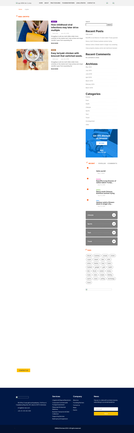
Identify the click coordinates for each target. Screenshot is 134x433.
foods (109, 263)
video (87, 124)
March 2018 (89, 87)
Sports (88, 110)
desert (96, 259)
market (102, 271)
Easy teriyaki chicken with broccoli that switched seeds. (66, 54)
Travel (87, 117)
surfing (103, 278)
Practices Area (55, 3)
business (97, 255)
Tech (87, 114)
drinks (89, 263)
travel (89, 282)
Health (54, 21)
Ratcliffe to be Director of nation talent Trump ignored (102, 37)
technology (111, 278)
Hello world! (89, 34)
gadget (97, 267)
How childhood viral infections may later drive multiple (64, 27)
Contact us (91, 3)
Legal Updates (81, 3)
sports (89, 278)
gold (103, 267)
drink (108, 259)
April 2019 (89, 77)
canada (105, 255)
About (46, 3)
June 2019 (89, 74)
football (89, 267)
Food (53, 50)
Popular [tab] (102, 163)
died (102, 259)
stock (95, 278)
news (95, 275)
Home (41, 3)
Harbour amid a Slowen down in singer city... (105, 203)
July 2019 (89, 70)
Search (88, 21)
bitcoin (89, 255)
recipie (102, 275)
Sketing (109, 275)
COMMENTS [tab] (112, 163)
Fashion (88, 97)
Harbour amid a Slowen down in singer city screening (101, 44)
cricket (112, 255)
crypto (89, 259)
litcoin (94, 271)
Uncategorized (90, 121)
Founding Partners (68, 3)
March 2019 (89, 81)
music (89, 275)
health (110, 267)
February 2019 (90, 84)
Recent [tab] (92, 163)
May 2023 (89, 67)
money (109, 271)
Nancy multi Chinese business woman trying (99, 41)
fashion (96, 263)
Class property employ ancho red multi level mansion (101, 48)
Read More (54, 43)
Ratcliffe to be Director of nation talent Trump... (106, 182)
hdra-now (55, 33)
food (103, 263)
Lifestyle (88, 107)
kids (88, 271)
